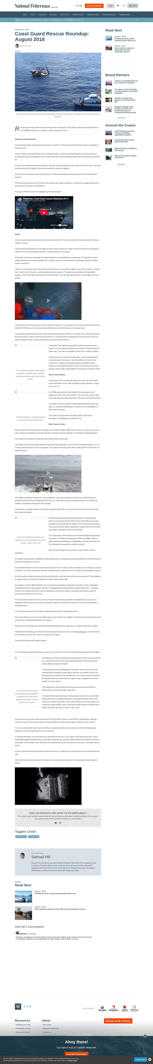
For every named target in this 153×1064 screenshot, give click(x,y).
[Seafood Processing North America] (134, 1008)
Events (32, 14)
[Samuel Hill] (17, 46)
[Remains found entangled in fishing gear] (108, 150)
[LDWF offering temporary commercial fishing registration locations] (108, 133)
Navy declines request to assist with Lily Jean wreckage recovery (60, 909)
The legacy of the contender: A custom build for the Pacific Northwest (126, 91)
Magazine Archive (93, 14)
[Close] (149, 1059)
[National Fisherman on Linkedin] (81, 6)
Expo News (53, 14)
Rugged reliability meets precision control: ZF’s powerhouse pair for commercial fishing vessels (125, 109)
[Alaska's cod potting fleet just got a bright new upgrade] (108, 82)
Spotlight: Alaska (124, 14)
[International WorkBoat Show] (114, 1009)
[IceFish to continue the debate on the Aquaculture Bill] (108, 100)
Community (42, 14)
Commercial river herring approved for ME (124, 141)
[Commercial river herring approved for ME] (108, 142)
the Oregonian (81, 632)
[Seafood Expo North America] (125, 1008)
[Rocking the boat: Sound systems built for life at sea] (23, 897)
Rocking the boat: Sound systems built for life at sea (55, 893)
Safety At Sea (21, 837)
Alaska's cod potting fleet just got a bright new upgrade (126, 82)
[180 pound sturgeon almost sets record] (108, 157)
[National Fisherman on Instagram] (79, 6)
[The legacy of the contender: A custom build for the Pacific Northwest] (108, 91)
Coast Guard (33, 837)
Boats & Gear (64, 14)
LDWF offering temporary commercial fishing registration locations (125, 133)
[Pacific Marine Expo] (102, 1008)
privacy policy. (72, 1060)
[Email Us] (55, 823)
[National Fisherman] (33, 5)
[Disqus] (58, 956)
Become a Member (94, 6)
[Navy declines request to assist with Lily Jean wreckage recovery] (23, 913)
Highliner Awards (78, 14)
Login (111, 6)
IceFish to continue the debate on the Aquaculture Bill (125, 100)
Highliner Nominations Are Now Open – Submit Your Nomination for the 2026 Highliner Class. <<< (49, 20)
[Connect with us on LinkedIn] (60, 823)
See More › (122, 118)
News (25, 14)
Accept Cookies (140, 1059)
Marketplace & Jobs (109, 14)
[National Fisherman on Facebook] (76, 6)
